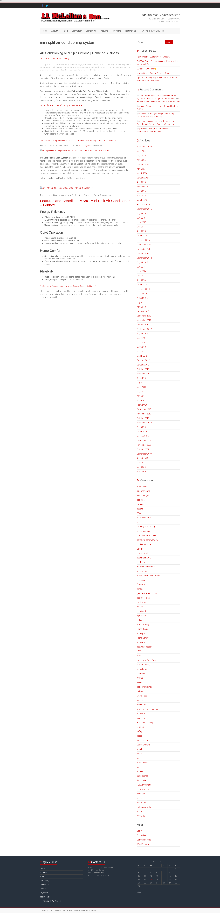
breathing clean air (93, 65)
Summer (140, 771)
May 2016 (141, 191)
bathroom (141, 504)
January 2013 (143, 311)
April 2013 (141, 307)
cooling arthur (104, 65)
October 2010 (143, 418)
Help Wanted (142, 611)
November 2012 (144, 320)
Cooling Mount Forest (59, 67)
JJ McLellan (142, 669)
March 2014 (142, 284)
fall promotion (143, 571)
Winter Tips (142, 816)
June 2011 (141, 387)
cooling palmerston (73, 67)
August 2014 (142, 262)
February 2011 (143, 405)
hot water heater (144, 647)
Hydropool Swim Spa (146, 660)
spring (139, 767)
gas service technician (147, 593)
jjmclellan (141, 673)
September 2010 (144, 422)
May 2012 (141, 347)
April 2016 (141, 195)
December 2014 (144, 244)
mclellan (140, 700)
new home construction (147, 709)
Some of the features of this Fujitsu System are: (61, 105)
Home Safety (142, 638)
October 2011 (143, 369)
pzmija (46, 58)
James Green (145, 106)
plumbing (141, 718)
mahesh (142, 113)
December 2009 (144, 440)
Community (77, 31)
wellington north (144, 807)
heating (140, 607)
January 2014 (143, 293)
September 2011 (144, 373)
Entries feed (142, 835)
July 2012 (141, 338)
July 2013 (141, 302)
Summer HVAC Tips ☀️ (147, 69)
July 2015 (141, 218)
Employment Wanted (146, 566)
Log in (139, 831)
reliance (140, 727)
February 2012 (143, 360)
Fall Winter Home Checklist (148, 575)
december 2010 (144, 558)
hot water (141, 642)
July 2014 (141, 267)
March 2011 (142, 400)
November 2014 (144, 249)
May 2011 (141, 391)
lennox (140, 682)
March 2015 (142, 235)
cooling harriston (45, 67)
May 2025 (141, 155)
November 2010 (144, 414)
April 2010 (141, 427)
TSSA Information (145, 785)
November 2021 (144, 186)
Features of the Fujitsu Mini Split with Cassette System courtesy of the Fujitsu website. (78, 140)
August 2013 (142, 298)
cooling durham (125, 65)
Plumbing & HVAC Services (152, 31)
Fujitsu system (85, 145)
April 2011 (141, 396)
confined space (144, 544)
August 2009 (142, 458)
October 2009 (143, 449)
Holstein (140, 620)
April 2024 (141, 169)
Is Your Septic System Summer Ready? (154, 73)
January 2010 (143, 436)
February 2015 (143, 240)
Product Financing (145, 722)
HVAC (139, 656)
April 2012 (141, 351)
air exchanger (143, 495)
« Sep (139, 892)
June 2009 (141, 463)
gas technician (143, 598)
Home (44, 31)
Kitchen (140, 678)
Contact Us (91, 31)
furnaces (141, 589)
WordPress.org (143, 844)
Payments (116, 31)
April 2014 (141, 280)
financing (141, 580)
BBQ (139, 513)
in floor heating (143, 664)
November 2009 (144, 445)
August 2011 (142, 378)
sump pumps (142, 776)
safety (139, 731)
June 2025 (141, 151)
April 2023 (141, 182)
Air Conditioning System (78, 65)
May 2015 (141, 227)
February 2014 (143, 289)
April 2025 (141, 160)
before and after (144, 517)
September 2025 (144, 146)
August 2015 (142, 213)
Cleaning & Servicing (146, 526)
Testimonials (130, 31)
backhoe (141, 500)
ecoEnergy (141, 562)
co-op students (143, 531)
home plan (141, 633)
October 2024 (143, 164)
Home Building (143, 624)
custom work (142, 553)
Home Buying (142, 629)
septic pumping (143, 740)
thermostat (142, 780)
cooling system (85, 67)
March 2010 (142, 431)
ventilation (141, 802)
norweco (141, 713)
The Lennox (81, 70)
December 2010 (144, 409)
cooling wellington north (99, 67)
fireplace (141, 584)
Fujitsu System (113, 67)
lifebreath (141, 691)
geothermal (142, 602)
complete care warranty (147, 540)
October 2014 (143, 253)
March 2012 (142, 356)
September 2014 (144, 258)
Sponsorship (142, 762)
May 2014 (141, 276)
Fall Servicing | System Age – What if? (153, 57)
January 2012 (143, 365)
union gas (141, 794)
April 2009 (141, 471)
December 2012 (144, 316)
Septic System (143, 745)
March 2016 (142, 200)
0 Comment (96, 70)
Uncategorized (143, 789)
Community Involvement (147, 535)
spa (138, 758)
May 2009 (141, 467)
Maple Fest (142, 696)
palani (142, 128)
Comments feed (144, 840)
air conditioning (62, 58)
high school (142, 615)
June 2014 (141, 271)
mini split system (62, 70)
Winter (139, 811)
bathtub (140, 509)
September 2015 (144, 209)
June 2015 (141, 222)
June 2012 (141, 342)
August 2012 (142, 333)
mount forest (73, 70)
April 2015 (141, 231)
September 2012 (144, 329)
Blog (66, 31)
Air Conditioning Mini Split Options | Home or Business (79, 53)
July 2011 (141, 382)
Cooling (140, 549)
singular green (143, 749)
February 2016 (143, 204)
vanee (139, 798)
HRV (139, 651)
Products (104, 31)
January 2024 (143, 178)
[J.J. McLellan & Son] (75, 13)
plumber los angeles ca (149, 121)
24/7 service (142, 486)
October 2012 (143, 324)
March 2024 (142, 173)
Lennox (120, 67)
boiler (139, 522)
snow (139, 753)
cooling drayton (114, 65)
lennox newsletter (144, 687)
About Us (55, 31)
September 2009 (144, 454)
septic (139, 736)
